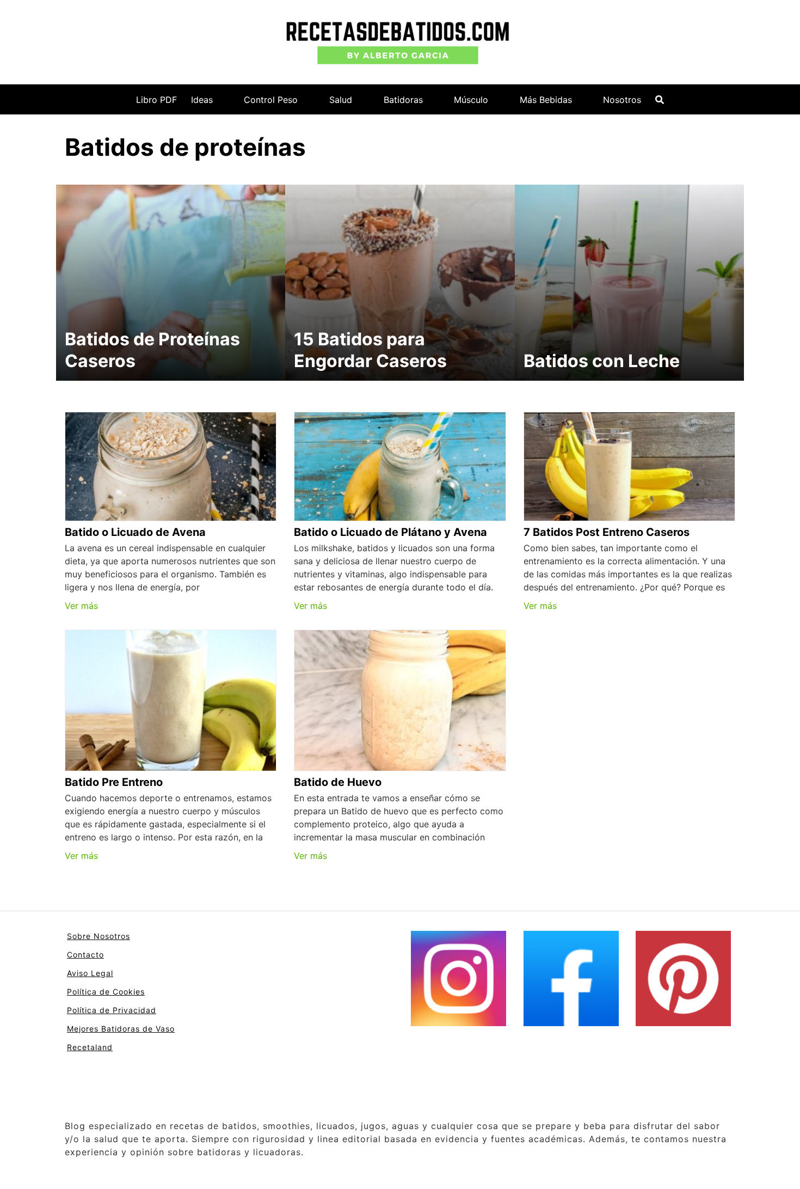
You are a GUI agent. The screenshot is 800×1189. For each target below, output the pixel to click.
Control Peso (271, 99)
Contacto (85, 954)
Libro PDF (156, 99)
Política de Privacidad (111, 1010)
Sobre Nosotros (98, 936)
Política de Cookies (106, 991)
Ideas (202, 99)
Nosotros (622, 99)
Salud (340, 99)
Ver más (81, 605)
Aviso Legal (90, 973)
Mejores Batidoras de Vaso (121, 1028)
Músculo (471, 99)
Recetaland (90, 1047)
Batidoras (403, 99)
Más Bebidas (546, 99)
